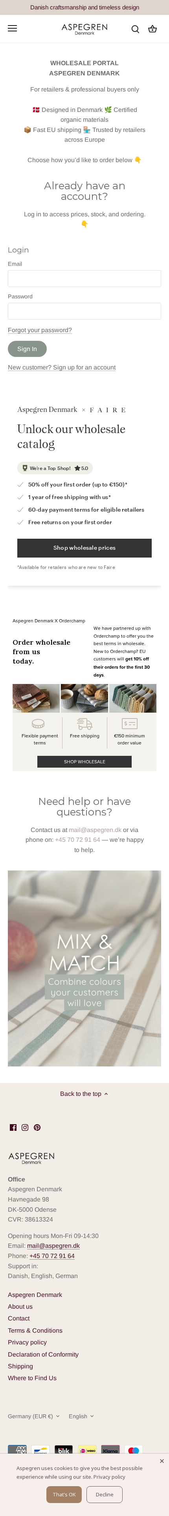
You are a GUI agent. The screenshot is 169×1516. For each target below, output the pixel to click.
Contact (18, 1318)
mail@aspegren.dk (95, 830)
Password (20, 296)
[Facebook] (13, 1127)
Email (15, 264)
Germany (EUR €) (30, 1416)
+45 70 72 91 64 (77, 839)
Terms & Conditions (35, 1330)
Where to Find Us (32, 1378)
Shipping (20, 1366)
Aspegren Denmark (35, 1294)
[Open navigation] (12, 28)
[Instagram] (25, 1127)
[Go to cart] (152, 28)
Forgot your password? (40, 330)
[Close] (162, 1461)
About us (20, 1306)
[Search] (135, 28)
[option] (84, 968)
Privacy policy (27, 1342)
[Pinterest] (37, 1127)
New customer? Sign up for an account (62, 367)
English (78, 1416)
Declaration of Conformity (43, 1354)
